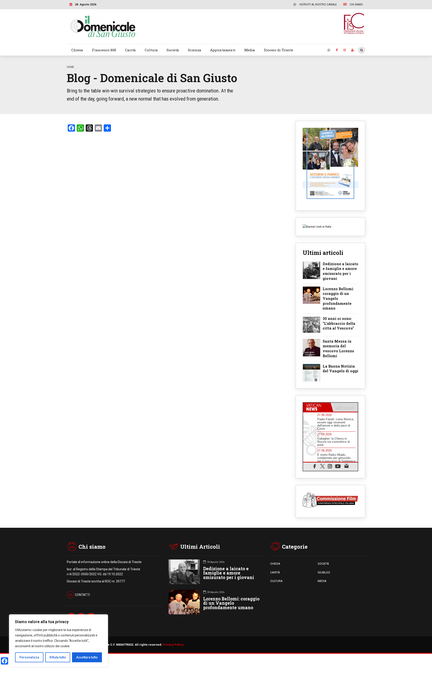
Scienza (194, 50)
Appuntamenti (222, 50)
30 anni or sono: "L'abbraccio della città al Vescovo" (339, 323)
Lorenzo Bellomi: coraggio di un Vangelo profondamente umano (338, 298)
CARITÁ (275, 572)
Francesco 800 (104, 50)
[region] (58, 640)
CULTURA (276, 581)
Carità (130, 50)
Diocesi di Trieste (278, 50)
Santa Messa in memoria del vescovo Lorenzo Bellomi (338, 348)
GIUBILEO (324, 572)
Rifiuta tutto (58, 657)
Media (249, 50)
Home (70, 67)
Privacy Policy (173, 644)
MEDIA (322, 581)
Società (172, 50)
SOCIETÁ (323, 563)
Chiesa (77, 50)
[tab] (317, 407)
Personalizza (29, 657)
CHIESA (275, 563)
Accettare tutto (87, 657)
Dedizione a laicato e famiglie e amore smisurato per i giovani (340, 271)
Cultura (151, 50)
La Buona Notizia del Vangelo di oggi (340, 368)
